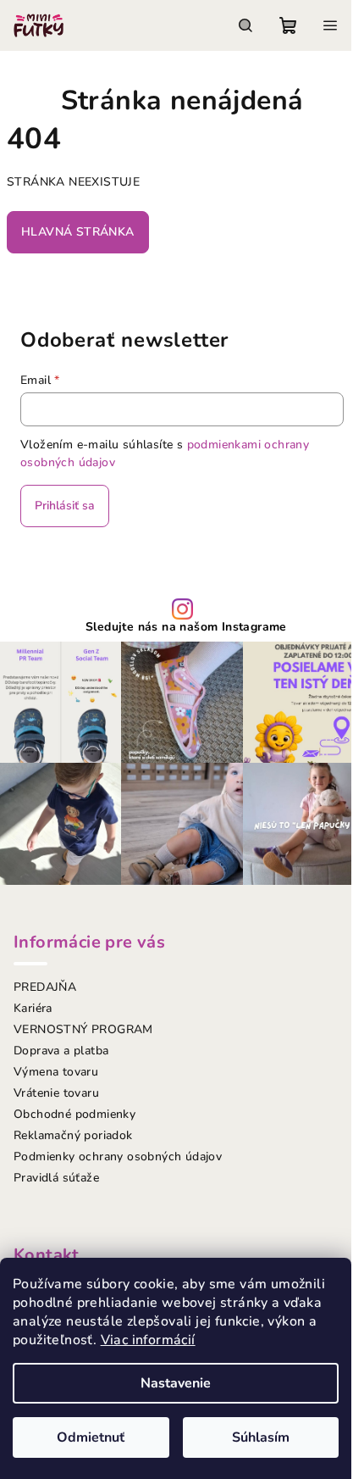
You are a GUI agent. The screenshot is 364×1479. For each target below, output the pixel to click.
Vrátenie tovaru (56, 1093)
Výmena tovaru (56, 1072)
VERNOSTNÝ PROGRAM (83, 1029)
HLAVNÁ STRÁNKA (78, 232)
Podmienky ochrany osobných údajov (118, 1156)
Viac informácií (148, 1340)
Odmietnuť (90, 1437)
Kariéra (33, 1008)
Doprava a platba (61, 1051)
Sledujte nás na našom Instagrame (186, 627)
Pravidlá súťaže (56, 1178)
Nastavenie (176, 1383)
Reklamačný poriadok (73, 1135)
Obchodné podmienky (74, 1114)
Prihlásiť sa (65, 506)
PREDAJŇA (45, 987)
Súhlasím (261, 1437)
